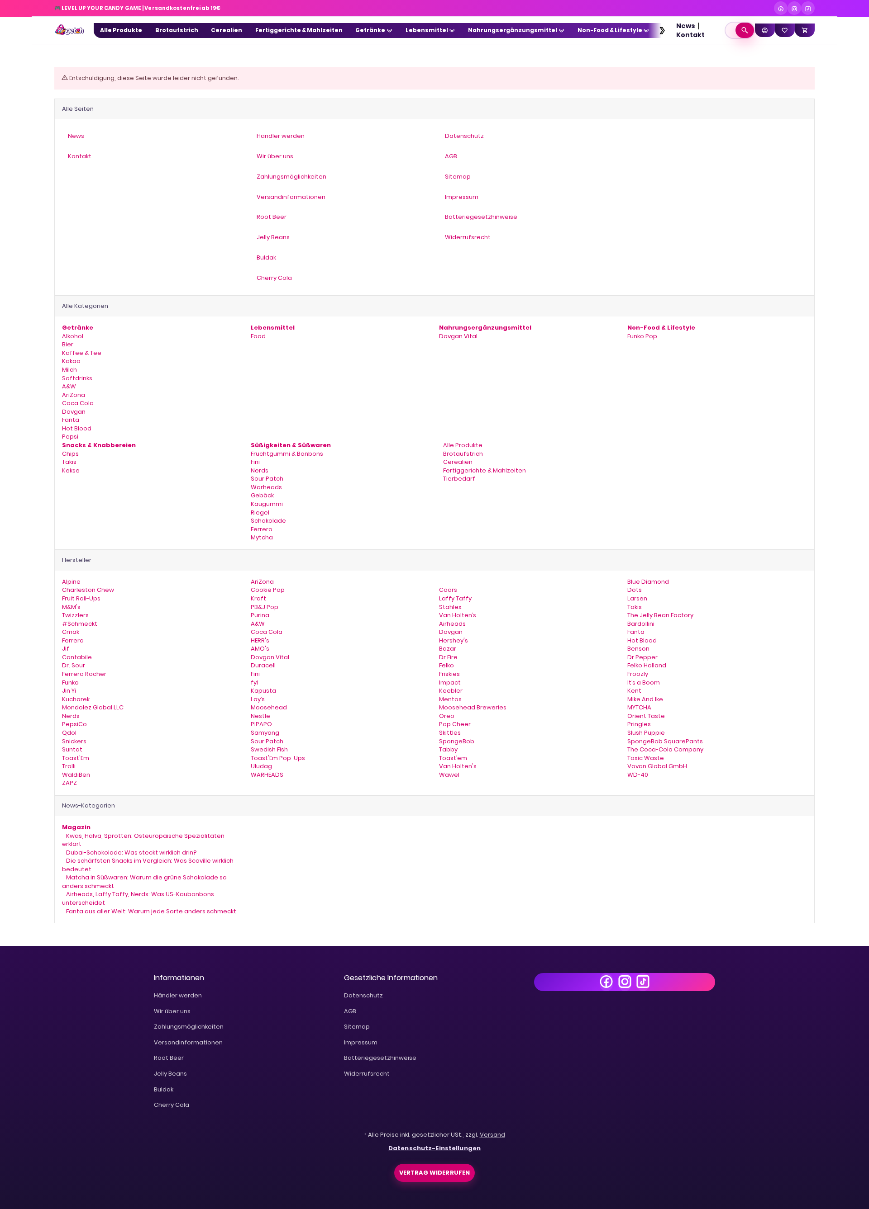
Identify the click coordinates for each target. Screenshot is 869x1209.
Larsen (637, 598)
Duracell (263, 665)
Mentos (450, 699)
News (685, 25)
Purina (260, 615)
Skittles (450, 732)
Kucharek (76, 699)
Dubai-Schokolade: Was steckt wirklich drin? (131, 852)
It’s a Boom (643, 682)
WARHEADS (267, 774)
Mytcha (262, 537)
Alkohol (72, 336)
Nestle (260, 716)
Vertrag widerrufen (434, 1172)
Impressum (360, 1042)
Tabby (448, 749)
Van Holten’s (457, 615)
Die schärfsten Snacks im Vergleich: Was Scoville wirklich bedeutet (148, 865)
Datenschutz (363, 995)
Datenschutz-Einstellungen (434, 1148)
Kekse (71, 470)
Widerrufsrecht (367, 1073)
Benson (638, 648)
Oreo (446, 716)
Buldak (163, 1089)
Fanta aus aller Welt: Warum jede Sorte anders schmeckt (150, 911)
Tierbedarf (458, 478)
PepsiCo (74, 724)
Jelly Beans (170, 1073)
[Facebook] (781, 8)
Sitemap (357, 1026)
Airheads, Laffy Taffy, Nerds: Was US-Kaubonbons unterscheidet (138, 898)
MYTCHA (639, 707)
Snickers (74, 741)
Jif (65, 648)
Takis (69, 462)
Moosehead (269, 707)
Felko (446, 665)
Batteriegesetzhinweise (380, 1057)
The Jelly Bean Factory (660, 615)
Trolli (69, 766)
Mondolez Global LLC (93, 707)
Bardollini (640, 623)
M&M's (71, 607)
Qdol (69, 732)
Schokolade (268, 520)
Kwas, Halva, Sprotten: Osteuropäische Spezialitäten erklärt (143, 840)
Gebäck (262, 495)
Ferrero (261, 529)
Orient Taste (646, 716)
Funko (70, 682)
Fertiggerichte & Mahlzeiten (484, 470)
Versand (492, 1134)
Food (258, 336)
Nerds (259, 470)
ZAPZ (69, 783)
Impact (450, 682)
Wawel (449, 774)
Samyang (265, 732)
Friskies (449, 674)
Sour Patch (267, 478)
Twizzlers (75, 615)
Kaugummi (267, 504)
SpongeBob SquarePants (665, 741)
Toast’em (453, 758)
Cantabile (77, 657)
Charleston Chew (88, 590)
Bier (67, 344)
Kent (634, 690)
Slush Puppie (646, 732)
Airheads (452, 623)
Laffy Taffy (455, 598)
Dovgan (74, 411)
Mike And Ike (645, 699)
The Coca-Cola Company (665, 749)
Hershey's (453, 640)
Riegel (260, 512)
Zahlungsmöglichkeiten (189, 1026)
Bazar (447, 648)
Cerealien (457, 462)
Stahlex (450, 607)
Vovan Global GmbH (657, 766)
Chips (70, 453)
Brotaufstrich (462, 453)
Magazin (76, 827)
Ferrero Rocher (84, 674)
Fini (255, 462)
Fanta (70, 420)
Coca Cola (78, 403)
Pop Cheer (455, 724)
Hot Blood (76, 428)
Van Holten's (458, 766)
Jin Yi (69, 690)
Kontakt (690, 34)
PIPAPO (261, 724)
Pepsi (70, 436)
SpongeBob (456, 741)
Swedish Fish (269, 749)
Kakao (71, 361)
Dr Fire (448, 657)
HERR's (260, 640)
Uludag (261, 766)
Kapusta (263, 690)
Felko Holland (646, 665)
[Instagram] (794, 8)
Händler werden (178, 995)
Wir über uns (172, 1011)
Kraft (258, 598)
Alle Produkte (462, 445)
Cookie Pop (268, 590)
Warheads (266, 487)
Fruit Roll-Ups (81, 598)
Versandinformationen (188, 1042)
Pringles (639, 724)
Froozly (637, 674)
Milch (69, 369)
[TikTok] (808, 8)
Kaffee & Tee (81, 353)
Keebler (451, 690)
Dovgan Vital (458, 336)
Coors (448, 590)
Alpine (71, 581)
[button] (657, 30)
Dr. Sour (73, 665)
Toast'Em (75, 758)
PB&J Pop (264, 607)
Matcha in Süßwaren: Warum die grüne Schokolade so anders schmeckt (144, 881)
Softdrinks (77, 378)
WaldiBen (76, 774)
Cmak (70, 632)
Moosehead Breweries (472, 707)
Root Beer (169, 1057)
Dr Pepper (642, 657)
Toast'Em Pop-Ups (278, 758)
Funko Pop (642, 336)
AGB (350, 1011)
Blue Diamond (648, 581)
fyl (254, 682)
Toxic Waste (645, 758)
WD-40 (637, 774)
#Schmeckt (79, 623)
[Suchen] (744, 30)
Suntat (72, 749)
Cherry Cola (171, 1104)
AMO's (260, 648)
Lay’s (258, 699)
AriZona (73, 395)
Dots (634, 590)
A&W (69, 386)
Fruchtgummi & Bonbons (287, 453)
